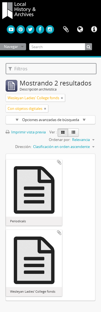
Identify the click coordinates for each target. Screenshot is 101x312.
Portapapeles (66, 29)
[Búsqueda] (88, 46)
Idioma (80, 29)
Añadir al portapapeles (59, 162)
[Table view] (73, 132)
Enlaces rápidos (94, 29)
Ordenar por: (59, 139)
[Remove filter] (62, 98)
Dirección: (23, 146)
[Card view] (63, 132)
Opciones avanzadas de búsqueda (50, 119)
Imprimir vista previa (28, 132)
